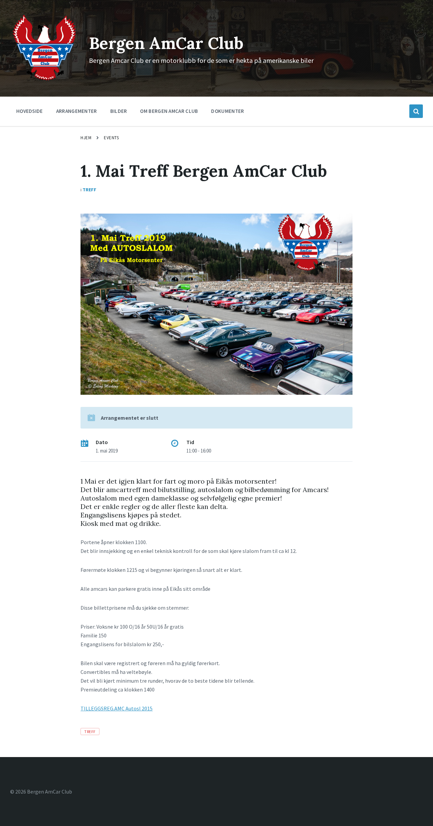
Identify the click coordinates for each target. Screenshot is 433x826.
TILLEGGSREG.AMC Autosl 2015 (117, 708)
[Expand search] (416, 111)
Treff (89, 190)
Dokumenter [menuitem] (227, 111)
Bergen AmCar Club (166, 43)
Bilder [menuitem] (118, 111)
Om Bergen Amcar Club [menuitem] (169, 111)
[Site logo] (44, 80)
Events (111, 138)
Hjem (86, 138)
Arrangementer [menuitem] (76, 111)
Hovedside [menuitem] (29, 111)
